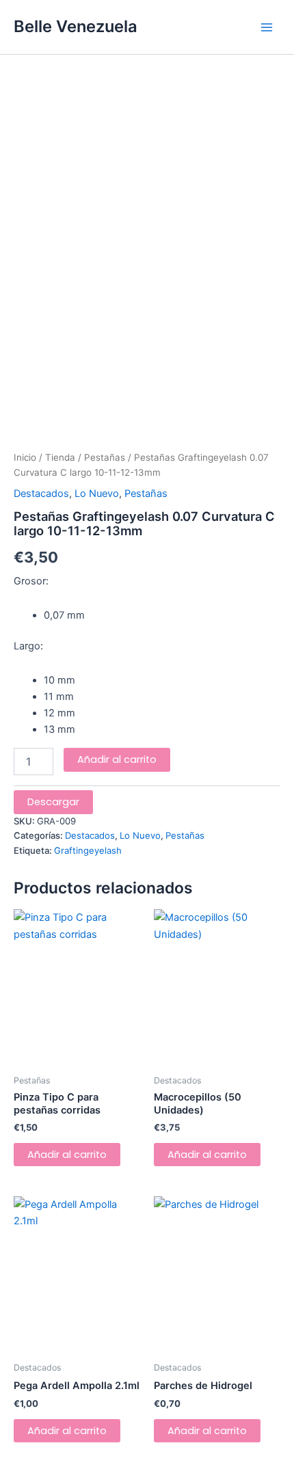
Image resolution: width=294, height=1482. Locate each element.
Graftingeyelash (88, 850)
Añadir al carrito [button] (67, 1154)
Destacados (41, 493)
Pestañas (104, 457)
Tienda (60, 457)
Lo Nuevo (97, 493)
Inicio (25, 457)
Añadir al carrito (117, 759)
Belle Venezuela (75, 26)
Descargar (53, 802)
